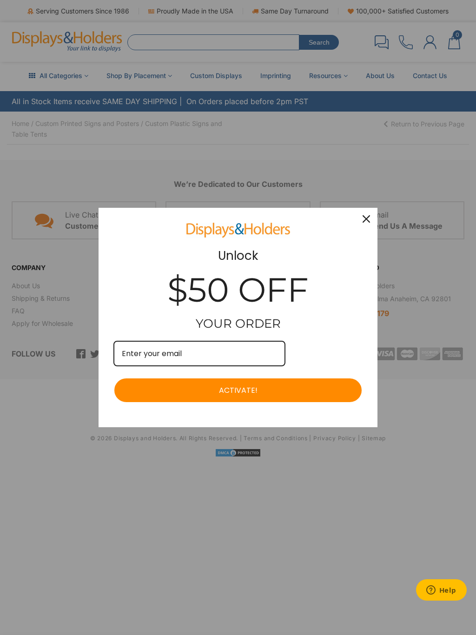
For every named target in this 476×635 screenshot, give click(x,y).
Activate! (238, 390)
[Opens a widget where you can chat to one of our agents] (441, 590)
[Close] (366, 219)
